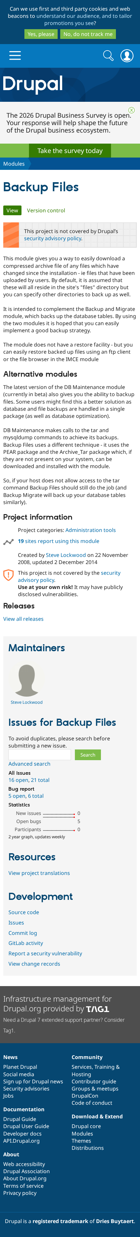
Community (87, 1057)
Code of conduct (92, 1102)
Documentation (24, 1109)
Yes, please (41, 34)
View (14, 210)
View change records (34, 963)
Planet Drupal (20, 1066)
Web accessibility (24, 1164)
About (11, 1154)
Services (82, 1066)
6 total (36, 795)
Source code (23, 912)
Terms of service (23, 1185)
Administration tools (90, 530)
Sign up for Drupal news (33, 1081)
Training (104, 1066)
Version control (46, 210)
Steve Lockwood (66, 555)
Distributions (88, 1147)
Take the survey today (70, 150)
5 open (16, 795)
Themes (81, 1140)
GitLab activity (25, 943)
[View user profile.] (26, 694)
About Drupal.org (25, 1178)
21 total (40, 779)
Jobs (8, 1095)
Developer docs (22, 1133)
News (10, 1057)
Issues (16, 922)
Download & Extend (97, 1116)
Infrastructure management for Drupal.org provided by (57, 1003)
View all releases (23, 618)
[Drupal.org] (70, 85)
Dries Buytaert (115, 1221)
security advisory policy (52, 238)
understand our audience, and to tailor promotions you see (84, 19)
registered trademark (60, 1221)
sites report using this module (58, 541)
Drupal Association (26, 1171)
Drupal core (86, 1126)
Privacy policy (19, 1192)
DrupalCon (85, 1095)
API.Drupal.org (21, 1140)
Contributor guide (94, 1081)
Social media (18, 1074)
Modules (14, 163)
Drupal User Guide (26, 1126)
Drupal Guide (19, 1119)
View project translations (39, 873)
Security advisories (26, 1088)
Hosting (81, 1074)
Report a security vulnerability (45, 953)
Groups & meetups (95, 1088)
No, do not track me (88, 34)
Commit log (22, 933)
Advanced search (29, 763)
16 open (18, 779)
